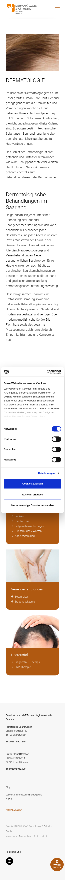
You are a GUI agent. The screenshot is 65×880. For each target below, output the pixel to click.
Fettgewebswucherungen (29, 526)
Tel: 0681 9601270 (16, 741)
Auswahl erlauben (32, 494)
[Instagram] (10, 861)
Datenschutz (25, 836)
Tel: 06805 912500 (16, 768)
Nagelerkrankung (25, 536)
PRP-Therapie (23, 667)
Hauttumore (22, 521)
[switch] (56, 439)
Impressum (11, 836)
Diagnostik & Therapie (27, 662)
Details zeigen (46, 473)
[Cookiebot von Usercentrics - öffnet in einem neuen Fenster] (46, 372)
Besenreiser (21, 596)
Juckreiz (19, 516)
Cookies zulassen (32, 483)
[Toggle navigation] (57, 9)
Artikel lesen (14, 809)
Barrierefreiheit (40, 836)
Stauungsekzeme (25, 601)
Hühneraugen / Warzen (28, 531)
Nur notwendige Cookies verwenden (32, 505)
